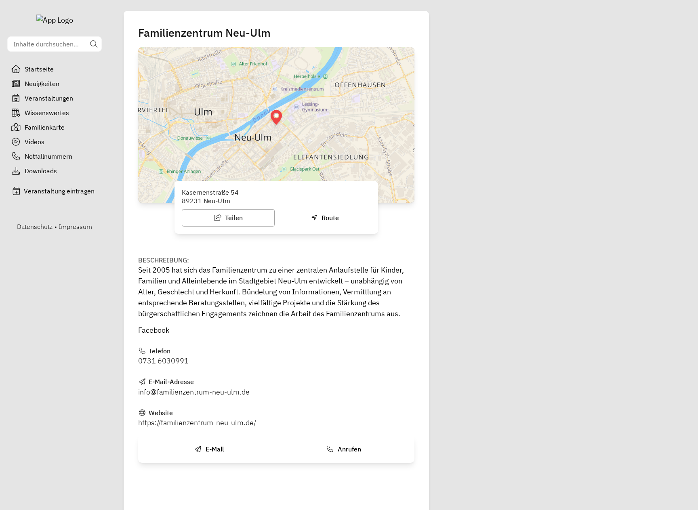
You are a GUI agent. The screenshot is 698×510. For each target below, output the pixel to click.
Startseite (39, 69)
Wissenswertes (47, 113)
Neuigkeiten (42, 84)
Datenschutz (35, 226)
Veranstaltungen (49, 98)
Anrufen (348, 449)
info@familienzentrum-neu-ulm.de (194, 392)
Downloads (41, 171)
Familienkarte (45, 127)
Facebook (153, 330)
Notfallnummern (48, 156)
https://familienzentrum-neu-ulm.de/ (197, 422)
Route (329, 218)
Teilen (233, 218)
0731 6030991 (163, 360)
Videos (34, 142)
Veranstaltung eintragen (59, 191)
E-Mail (214, 449)
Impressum (75, 226)
